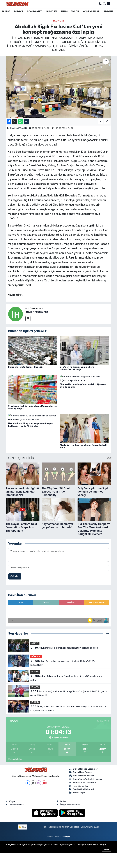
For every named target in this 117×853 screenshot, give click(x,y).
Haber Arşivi (79, 793)
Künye (12, 801)
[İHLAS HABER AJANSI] (15, 314)
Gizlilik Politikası (16, 805)
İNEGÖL (18, 11)
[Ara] (104, 4)
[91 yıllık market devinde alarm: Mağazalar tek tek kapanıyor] (32, 389)
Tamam (106, 849)
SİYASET (108, 11)
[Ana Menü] (108, 4)
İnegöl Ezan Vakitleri (70, 805)
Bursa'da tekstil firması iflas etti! (25, 367)
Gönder (14, 576)
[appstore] (45, 813)
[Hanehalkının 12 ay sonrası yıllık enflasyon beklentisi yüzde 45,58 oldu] (32, 417)
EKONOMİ (58, 21)
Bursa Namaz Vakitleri (83, 776)
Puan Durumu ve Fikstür (84, 782)
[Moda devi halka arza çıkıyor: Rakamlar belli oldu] (84, 428)
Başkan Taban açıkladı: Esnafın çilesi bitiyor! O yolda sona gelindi (66, 678)
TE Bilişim (66, 836)
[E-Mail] (27, 318)
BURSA (6, 11)
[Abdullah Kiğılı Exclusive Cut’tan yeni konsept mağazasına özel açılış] (59, 87)
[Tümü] (107, 633)
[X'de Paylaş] (14, 121)
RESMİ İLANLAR (70, 11)
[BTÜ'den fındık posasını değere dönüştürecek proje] (84, 350)
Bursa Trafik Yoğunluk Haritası (87, 779)
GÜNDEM (51, 11)
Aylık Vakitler (16, 759)
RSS (24, 827)
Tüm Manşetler (80, 786)
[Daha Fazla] (26, 121)
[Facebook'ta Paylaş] (9, 121)
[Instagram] (38, 782)
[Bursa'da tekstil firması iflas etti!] (32, 350)
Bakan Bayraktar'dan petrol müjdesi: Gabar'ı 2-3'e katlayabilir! (62, 663)
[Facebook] (27, 782)
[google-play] (72, 813)
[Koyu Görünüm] (100, 4)
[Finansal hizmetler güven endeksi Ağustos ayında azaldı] (84, 378)
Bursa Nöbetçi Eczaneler (85, 769)
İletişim (63, 801)
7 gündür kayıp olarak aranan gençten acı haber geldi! (65, 647)
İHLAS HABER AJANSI (18, 128)
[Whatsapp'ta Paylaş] (20, 121)
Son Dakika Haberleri (83, 789)
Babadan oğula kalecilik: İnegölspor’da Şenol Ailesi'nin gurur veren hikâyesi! (68, 693)
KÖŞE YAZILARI (91, 11)
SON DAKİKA (34, 11)
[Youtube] (44, 782)
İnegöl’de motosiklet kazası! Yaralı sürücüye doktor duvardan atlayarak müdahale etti (68, 708)
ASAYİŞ (34, 643)
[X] (33, 782)
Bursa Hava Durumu (82, 772)
